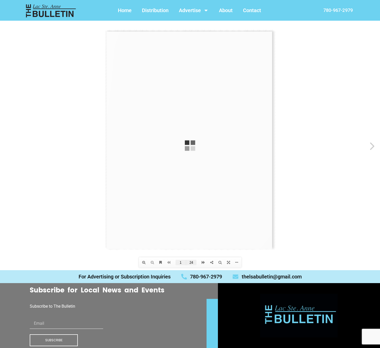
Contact (252, 10)
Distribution (155, 10)
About (226, 10)
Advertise (190, 10)
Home (125, 10)
